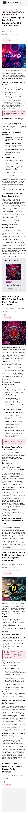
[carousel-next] (22, 277)
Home (4, 9)
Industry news (11, 9)
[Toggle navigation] (24, 2)
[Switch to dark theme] (21, 2)
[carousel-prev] (6, 277)
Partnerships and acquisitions (11, 11)
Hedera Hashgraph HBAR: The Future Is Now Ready (13, 284)
